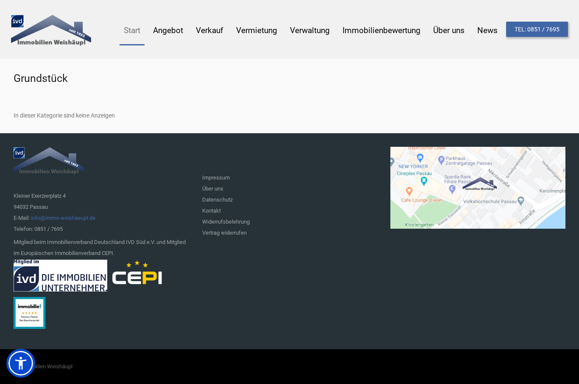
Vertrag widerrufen (224, 233)
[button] (20, 363)
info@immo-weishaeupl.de (63, 218)
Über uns (212, 188)
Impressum (216, 177)
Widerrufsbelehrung (226, 222)
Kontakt (211, 210)
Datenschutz (217, 199)
